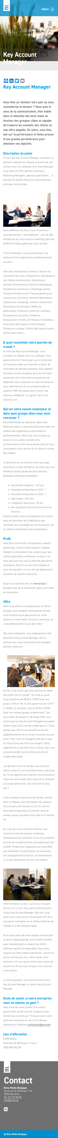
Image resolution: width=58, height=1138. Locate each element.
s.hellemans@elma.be (38, 1024)
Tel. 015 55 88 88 (13, 1097)
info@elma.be (11, 1100)
